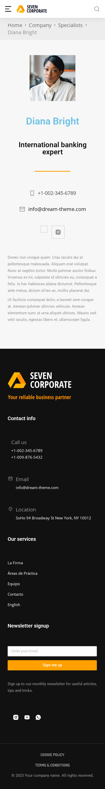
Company (40, 25)
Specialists (70, 25)
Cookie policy (52, 755)
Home (15, 25)
